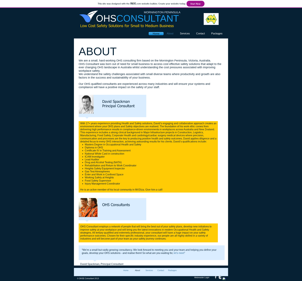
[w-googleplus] (224, 279)
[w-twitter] (220, 277)
